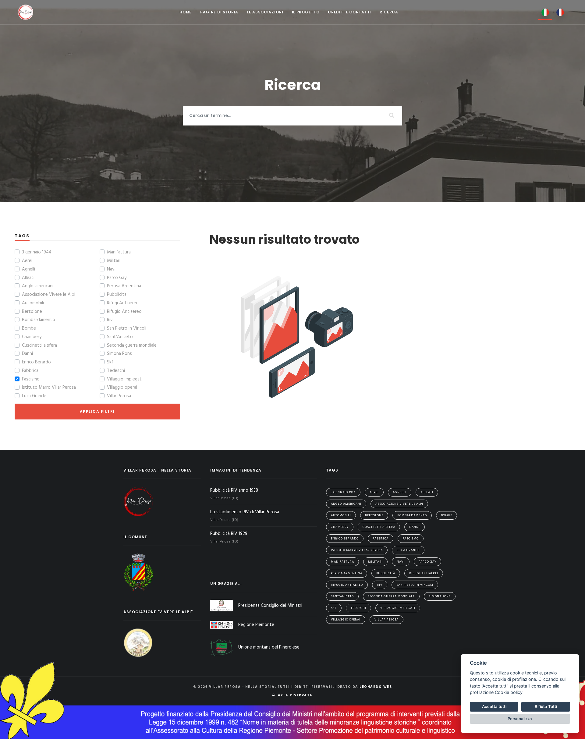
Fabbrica (30, 370)
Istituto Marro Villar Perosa (49, 387)
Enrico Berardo (36, 362)
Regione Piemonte (256, 624)
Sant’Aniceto (120, 337)
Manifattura (119, 252)
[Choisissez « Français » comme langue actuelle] (560, 12)
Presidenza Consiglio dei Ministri (270, 605)
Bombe (29, 328)
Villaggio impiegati (125, 379)
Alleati (28, 277)
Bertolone (32, 311)
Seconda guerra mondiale (132, 345)
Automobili (33, 303)
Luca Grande (34, 396)
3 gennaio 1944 (36, 252)
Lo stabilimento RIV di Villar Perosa (245, 512)
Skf (110, 362)
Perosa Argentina (124, 286)
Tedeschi (116, 370)
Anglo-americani (37, 286)
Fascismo (31, 379)
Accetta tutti (494, 706)
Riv (110, 320)
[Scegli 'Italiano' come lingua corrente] (545, 12)
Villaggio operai (122, 387)
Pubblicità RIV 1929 (229, 533)
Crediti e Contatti (349, 12)
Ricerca (389, 12)
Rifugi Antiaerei (122, 303)
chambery (340, 527)
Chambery (31, 337)
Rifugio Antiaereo (124, 311)
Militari (113, 260)
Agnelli (28, 269)
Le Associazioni (265, 12)
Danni (27, 353)
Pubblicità (116, 294)
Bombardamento (38, 320)
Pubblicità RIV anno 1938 (234, 490)
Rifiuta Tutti (546, 706)
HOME (185, 12)
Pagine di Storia (219, 12)
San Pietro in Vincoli (126, 328)
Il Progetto (306, 12)
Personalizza (520, 718)
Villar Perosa (119, 396)
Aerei (27, 260)
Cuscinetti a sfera (39, 345)
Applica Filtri (97, 411)
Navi (111, 269)
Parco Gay (116, 277)
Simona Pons (119, 353)
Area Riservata (294, 695)
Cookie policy (509, 692)
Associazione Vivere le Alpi (48, 294)
